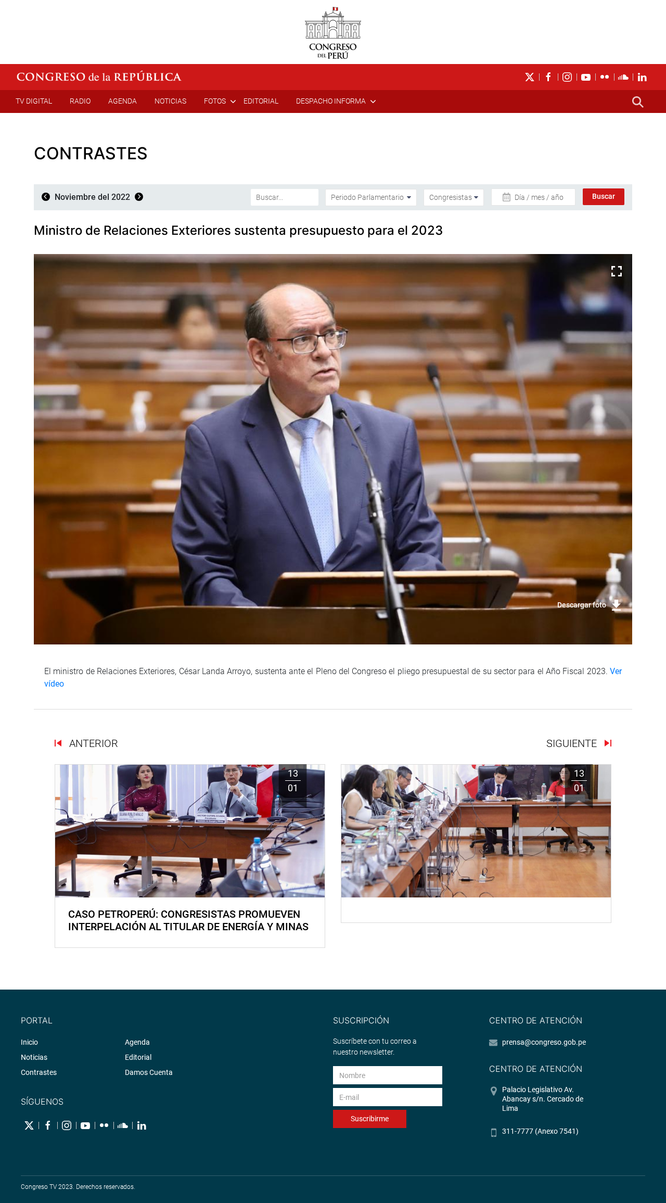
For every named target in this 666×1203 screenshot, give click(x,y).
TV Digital (34, 101)
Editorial (261, 101)
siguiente (572, 743)
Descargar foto (581, 605)
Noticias (170, 101)
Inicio (29, 1042)
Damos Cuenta (149, 1072)
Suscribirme (370, 1119)
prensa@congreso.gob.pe (544, 1042)
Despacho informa (331, 101)
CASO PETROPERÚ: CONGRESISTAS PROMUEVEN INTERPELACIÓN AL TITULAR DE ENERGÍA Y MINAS (188, 920)
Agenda (122, 101)
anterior (92, 743)
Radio (80, 101)
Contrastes (39, 1072)
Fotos (215, 101)
